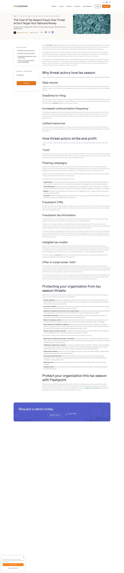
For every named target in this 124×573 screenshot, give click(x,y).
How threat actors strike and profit (26, 53)
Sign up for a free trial (92, 388)
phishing (55, 103)
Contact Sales (71, 413)
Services (61, 6)
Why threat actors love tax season (26, 50)
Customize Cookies (13, 568)
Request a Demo (55, 415)
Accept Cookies (13, 564)
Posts (15, 16)
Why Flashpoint (87, 6)
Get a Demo (106, 6)
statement (58, 255)
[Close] (23, 557)
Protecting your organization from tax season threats (27, 57)
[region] (13, 564)
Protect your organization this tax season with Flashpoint (26, 61)
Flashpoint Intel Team (22, 32)
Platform (53, 6)
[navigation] (69, 6)
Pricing (97, 6)
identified (20, 27)
